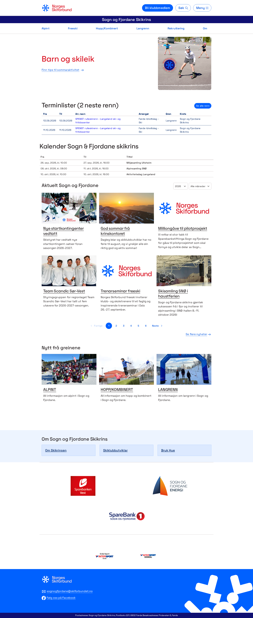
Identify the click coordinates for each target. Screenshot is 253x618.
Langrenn (143, 28)
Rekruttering (176, 28)
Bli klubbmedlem (157, 8)
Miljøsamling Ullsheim (138, 162)
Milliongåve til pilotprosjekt (182, 229)
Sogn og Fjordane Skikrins (126, 19)
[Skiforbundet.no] (57, 8)
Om (205, 28)
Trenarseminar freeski (120, 291)
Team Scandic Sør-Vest (64, 291)
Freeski (72, 28)
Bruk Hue (168, 450)
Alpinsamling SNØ (136, 168)
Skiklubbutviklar (115, 450)
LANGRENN (168, 390)
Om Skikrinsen (56, 450)
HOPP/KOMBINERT (117, 390)
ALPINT (49, 390)
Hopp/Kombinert (107, 28)
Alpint (46, 28)
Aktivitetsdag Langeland (140, 174)
